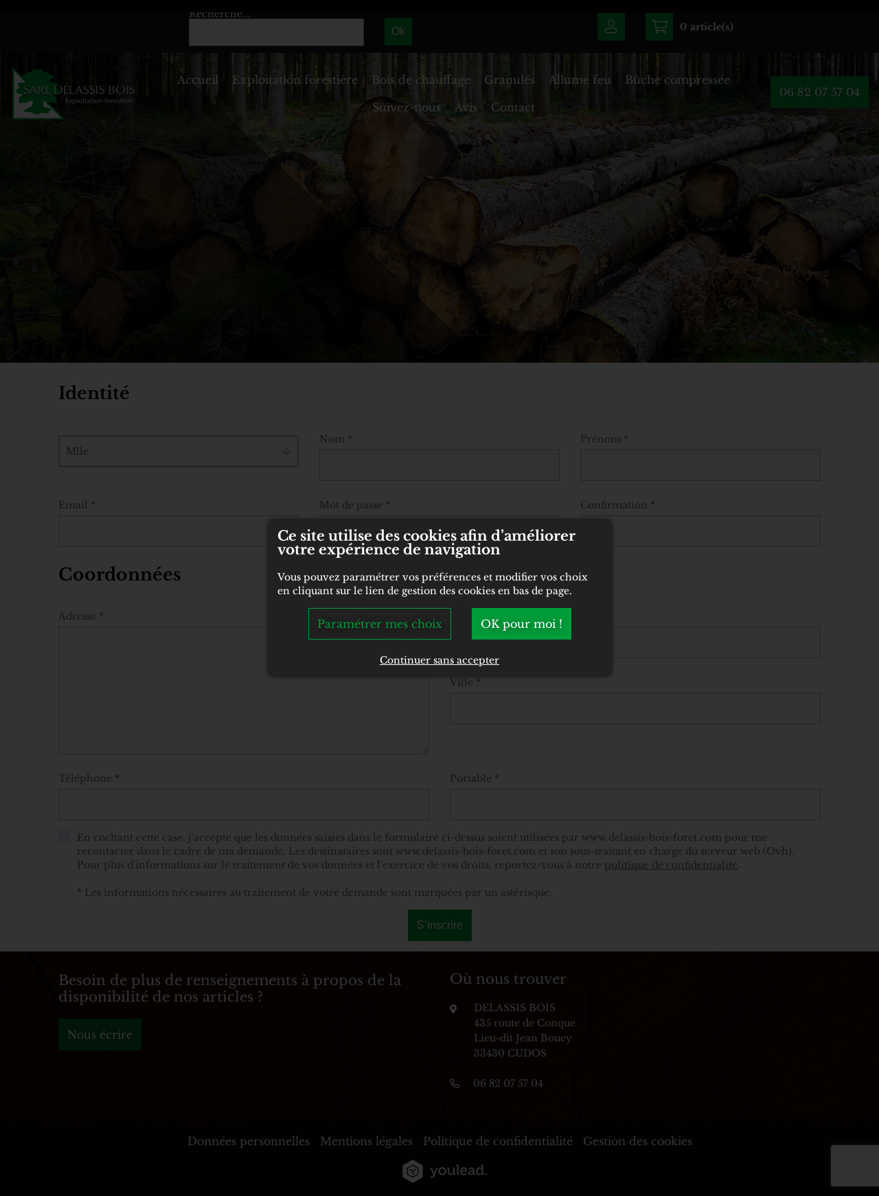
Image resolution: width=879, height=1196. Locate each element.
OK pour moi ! (521, 624)
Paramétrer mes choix (379, 624)
